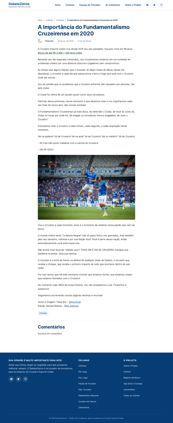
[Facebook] (11, 379)
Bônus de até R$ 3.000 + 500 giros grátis (60, 53)
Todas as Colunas (132, 395)
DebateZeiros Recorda (88, 395)
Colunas (70, 5)
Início (58, 5)
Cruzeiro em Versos (87, 401)
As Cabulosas (113, 5)
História (127, 372)
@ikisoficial (75, 302)
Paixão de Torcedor (87, 383)
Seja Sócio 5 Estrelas (133, 383)
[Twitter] (18, 379)
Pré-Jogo (82, 372)
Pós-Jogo (83, 377)
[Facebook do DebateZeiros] (147, 5)
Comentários (129, 389)
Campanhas (83, 407)
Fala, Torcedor (84, 389)
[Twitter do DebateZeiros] (154, 5)
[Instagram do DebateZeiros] (161, 5)
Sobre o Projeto (133, 5)
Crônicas (60, 20)
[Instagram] (25, 379)
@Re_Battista (71, 306)
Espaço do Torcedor (89, 5)
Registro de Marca (132, 377)
